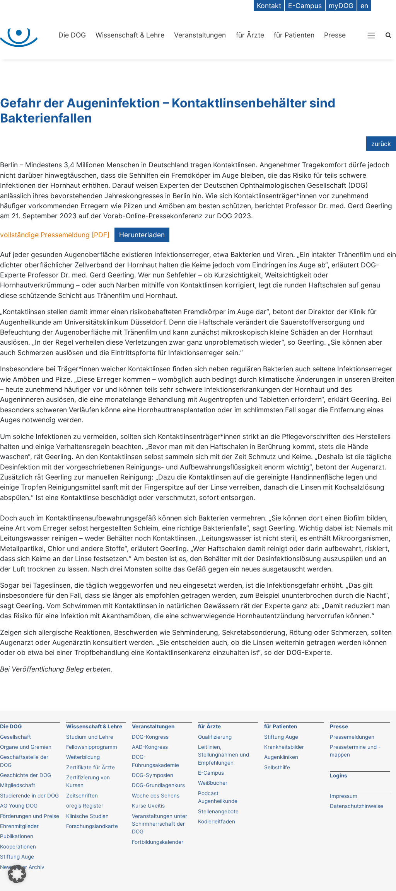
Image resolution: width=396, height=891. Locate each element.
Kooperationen (18, 846)
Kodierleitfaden (216, 821)
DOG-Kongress (150, 737)
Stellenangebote (218, 811)
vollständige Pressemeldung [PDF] (54, 235)
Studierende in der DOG (29, 795)
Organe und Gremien (25, 747)
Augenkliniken (281, 757)
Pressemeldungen (352, 737)
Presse (335, 35)
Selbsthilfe (277, 767)
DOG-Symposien (152, 775)
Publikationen (16, 836)
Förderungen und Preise (29, 816)
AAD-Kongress (150, 747)
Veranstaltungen (200, 35)
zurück (381, 144)
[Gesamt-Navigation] (371, 35)
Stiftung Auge (281, 737)
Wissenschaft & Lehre (130, 35)
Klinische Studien (87, 816)
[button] (17, 874)
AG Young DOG (19, 806)
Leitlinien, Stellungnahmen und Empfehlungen (223, 755)
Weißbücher (212, 783)
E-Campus (211, 773)
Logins (338, 775)
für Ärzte (250, 35)
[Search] (388, 34)
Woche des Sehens (155, 795)
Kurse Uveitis (148, 806)
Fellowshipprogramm (91, 747)
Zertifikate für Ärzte (90, 767)
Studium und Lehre (89, 737)
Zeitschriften (82, 795)
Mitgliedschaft (17, 785)
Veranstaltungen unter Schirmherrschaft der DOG (159, 824)
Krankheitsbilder (284, 747)
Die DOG (72, 35)
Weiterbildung (83, 757)
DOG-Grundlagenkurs (158, 785)
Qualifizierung (215, 737)
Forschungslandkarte (92, 826)
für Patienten (294, 35)
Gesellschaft (15, 737)
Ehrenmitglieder (19, 826)
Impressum (343, 796)
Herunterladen (142, 235)
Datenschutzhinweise (356, 806)
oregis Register (84, 806)
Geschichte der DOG (25, 775)
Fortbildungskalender (157, 842)
